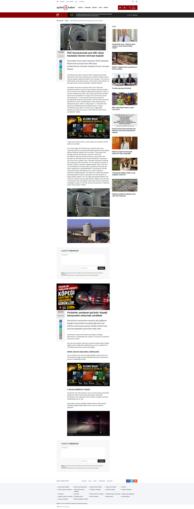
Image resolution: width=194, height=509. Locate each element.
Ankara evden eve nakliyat (97, 494)
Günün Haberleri (69, 1)
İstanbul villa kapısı (127, 489)
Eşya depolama (126, 496)
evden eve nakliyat (63, 499)
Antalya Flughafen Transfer (81, 499)
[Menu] (120, 7)
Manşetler (62, 1)
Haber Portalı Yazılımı (64, 506)
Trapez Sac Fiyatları (111, 487)
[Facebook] (60, 61)
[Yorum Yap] (60, 78)
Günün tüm (132, 15)
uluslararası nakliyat (82, 503)
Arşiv (76, 1)
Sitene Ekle (81, 1)
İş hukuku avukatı (78, 496)
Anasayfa (84, 481)
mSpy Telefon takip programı (79, 490)
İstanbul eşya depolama (128, 494)
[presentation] (62, 15)
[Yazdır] (60, 75)
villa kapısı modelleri (95, 489)
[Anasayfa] (57, 1)
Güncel (80, 7)
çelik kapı (76, 494)
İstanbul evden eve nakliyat (113, 494)
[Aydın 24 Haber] (66, 7)
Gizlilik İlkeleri (102, 481)
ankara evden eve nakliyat (65, 489)
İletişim (95, 481)
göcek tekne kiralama (63, 487)
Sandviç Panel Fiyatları (96, 487)
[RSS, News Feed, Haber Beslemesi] (135, 480)
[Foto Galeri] (136, 1)
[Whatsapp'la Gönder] (60, 69)
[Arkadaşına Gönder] (60, 72)
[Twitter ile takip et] (132, 480)
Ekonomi (87, 7)
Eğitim (106, 7)
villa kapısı (61, 494)
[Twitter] (60, 64)
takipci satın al (109, 496)
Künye (89, 481)
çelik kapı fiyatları (110, 489)
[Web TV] (133, 1)
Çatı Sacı (124, 487)
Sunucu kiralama (94, 496)
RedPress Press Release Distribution (67, 503)
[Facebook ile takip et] (128, 480)
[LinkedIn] (60, 67)
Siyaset (94, 7)
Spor (100, 7)
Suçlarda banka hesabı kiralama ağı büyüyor (87, 15)
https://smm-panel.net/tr (80, 487)
